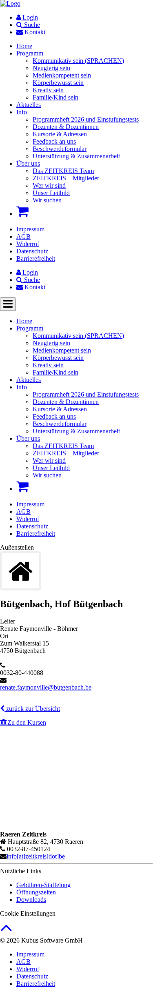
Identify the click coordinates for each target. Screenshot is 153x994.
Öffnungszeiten (36, 892)
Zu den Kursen (26, 722)
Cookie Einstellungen (27, 913)
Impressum (30, 229)
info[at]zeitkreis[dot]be (36, 856)
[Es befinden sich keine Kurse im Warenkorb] (22, 211)
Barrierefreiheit (35, 258)
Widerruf (27, 243)
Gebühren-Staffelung (43, 884)
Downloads (31, 899)
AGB (23, 236)
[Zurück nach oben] (6, 931)
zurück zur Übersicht (32, 708)
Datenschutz (32, 251)
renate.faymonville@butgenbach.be (45, 687)
